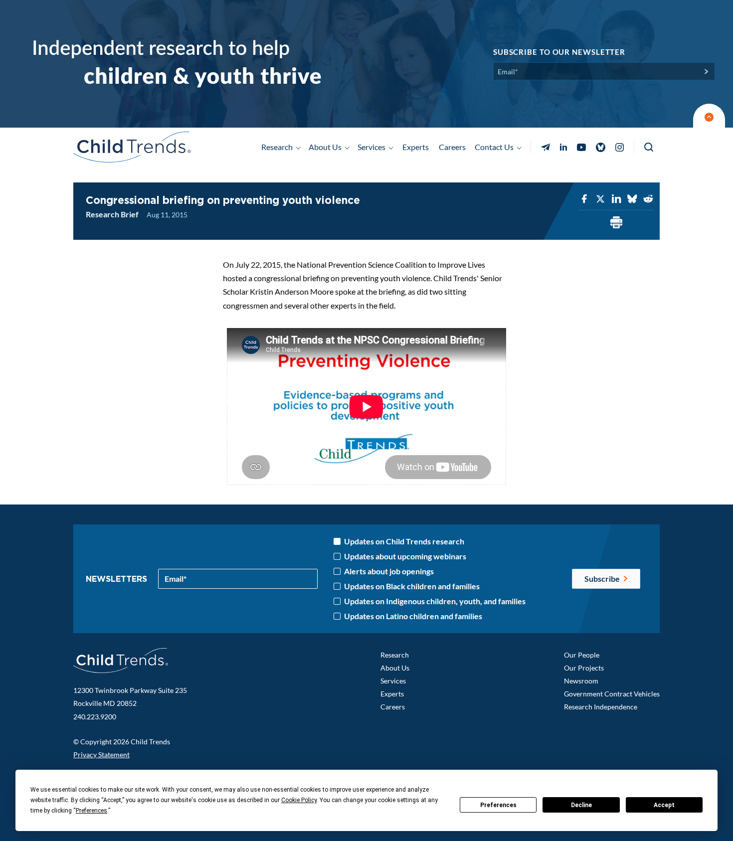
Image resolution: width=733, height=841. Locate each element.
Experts (415, 147)
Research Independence (600, 706)
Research (394, 655)
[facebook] (584, 199)
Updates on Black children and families (412, 586)
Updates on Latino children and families (413, 616)
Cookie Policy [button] (299, 800)
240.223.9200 (94, 716)
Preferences (498, 805)
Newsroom (581, 680)
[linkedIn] (616, 199)
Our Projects (584, 668)
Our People (581, 655)
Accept (664, 805)
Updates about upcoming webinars (405, 556)
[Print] (616, 223)
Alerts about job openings (389, 571)
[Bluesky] (632, 199)
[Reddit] (648, 199)
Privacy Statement (101, 754)
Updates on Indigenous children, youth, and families (435, 601)
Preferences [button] (91, 810)
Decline (581, 805)
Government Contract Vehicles (612, 693)
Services (393, 680)
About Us (394, 668)
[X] (600, 199)
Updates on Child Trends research (404, 541)
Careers (452, 147)
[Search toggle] (649, 147)
